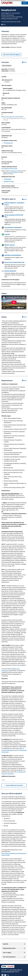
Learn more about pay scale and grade (13, 116)
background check (15, 170)
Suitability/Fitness (9, 181)
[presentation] (14, 81)
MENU (25, 3)
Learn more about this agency (11, 54)
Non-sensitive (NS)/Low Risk (9, 168)
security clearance (13, 172)
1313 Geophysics (8, 143)
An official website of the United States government (14, 0)
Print (4, 24)
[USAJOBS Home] (7, 3)
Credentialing (7, 179)
